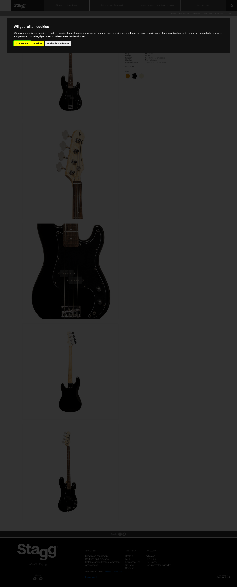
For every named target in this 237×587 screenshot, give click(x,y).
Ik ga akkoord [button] (22, 43)
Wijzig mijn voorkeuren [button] (58, 43)
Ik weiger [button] (37, 43)
